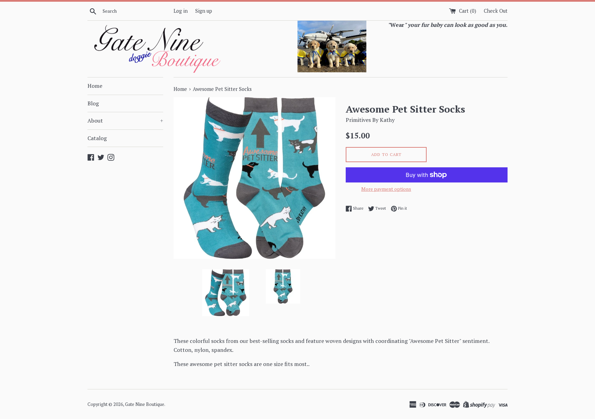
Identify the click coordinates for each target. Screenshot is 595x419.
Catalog (97, 138)
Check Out (496, 11)
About (125, 120)
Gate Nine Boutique (144, 404)
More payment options (386, 189)
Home (94, 86)
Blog (93, 103)
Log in (181, 11)
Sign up (203, 11)
